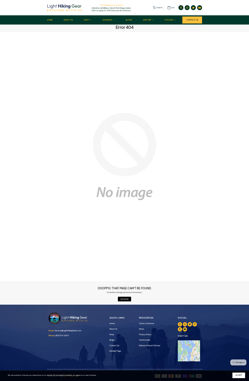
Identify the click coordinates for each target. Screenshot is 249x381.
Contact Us (192, 20)
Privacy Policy (145, 334)
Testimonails (144, 340)
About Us (113, 329)
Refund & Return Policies (149, 345)
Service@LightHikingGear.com (68, 330)
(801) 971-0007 (62, 335)
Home (112, 323)
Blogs (111, 340)
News (141, 329)
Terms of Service (146, 323)
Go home (124, 299)
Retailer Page (115, 351)
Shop (111, 334)
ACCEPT (238, 375)
